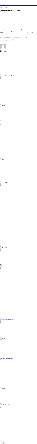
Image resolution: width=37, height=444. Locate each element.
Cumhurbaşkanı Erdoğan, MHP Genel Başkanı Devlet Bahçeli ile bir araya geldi (6, 182)
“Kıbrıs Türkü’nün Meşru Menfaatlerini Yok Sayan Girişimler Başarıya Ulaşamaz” (7, 319)
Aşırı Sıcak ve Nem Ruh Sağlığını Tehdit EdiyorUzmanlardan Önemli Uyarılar (6, 75)
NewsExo (10, 443)
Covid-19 (1, 32)
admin (2, 12)
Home (1, 8)
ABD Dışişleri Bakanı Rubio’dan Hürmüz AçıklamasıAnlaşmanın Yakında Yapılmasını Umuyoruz (8, 247)
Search (6, 7)
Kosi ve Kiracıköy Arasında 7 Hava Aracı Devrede (4, 265)
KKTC (32, 32)
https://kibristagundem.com (4, 51)
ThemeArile (13, 443)
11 (5, 12)
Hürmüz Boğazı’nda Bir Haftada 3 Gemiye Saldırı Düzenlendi (5, 404)
